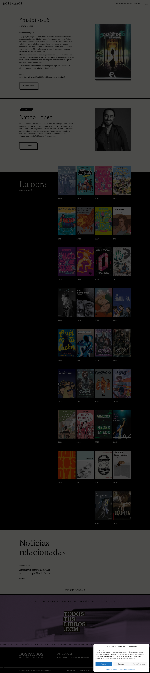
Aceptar (104, 664)
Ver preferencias (139, 664)
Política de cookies (111, 669)
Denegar (121, 664)
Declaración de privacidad (127, 669)
